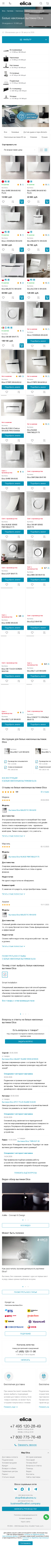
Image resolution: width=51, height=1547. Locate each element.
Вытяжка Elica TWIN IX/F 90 (28, 1141)
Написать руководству (25, 1509)
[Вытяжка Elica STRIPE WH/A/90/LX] (38, 362)
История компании (34, 1457)
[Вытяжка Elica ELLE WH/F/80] (38, 600)
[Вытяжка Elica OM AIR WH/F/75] (13, 314)
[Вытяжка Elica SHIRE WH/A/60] (13, 456)
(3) (23, 376)
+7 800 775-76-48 (25, 1437)
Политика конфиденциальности (25, 1515)
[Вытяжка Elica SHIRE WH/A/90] (13, 600)
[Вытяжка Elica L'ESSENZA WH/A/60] (38, 314)
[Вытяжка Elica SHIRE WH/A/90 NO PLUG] (38, 168)
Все (5, 132)
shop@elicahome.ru (25, 1497)
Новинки (33, 137)
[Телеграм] (35, 1489)
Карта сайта (25, 1522)
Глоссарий (30, 1460)
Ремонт (5, 1474)
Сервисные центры (10, 1471)
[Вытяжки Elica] (25, 3)
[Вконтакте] (15, 1489)
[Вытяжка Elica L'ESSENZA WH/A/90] (13, 218)
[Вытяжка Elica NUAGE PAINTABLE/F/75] (38, 408)
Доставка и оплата (10, 1457)
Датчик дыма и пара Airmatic (35, 132)
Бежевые (15, 132)
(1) (23, 184)
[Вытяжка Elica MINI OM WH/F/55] (38, 552)
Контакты (30, 1474)
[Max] (22, 1489)
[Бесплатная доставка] (25, 116)
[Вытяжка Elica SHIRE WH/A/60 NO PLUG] (13, 168)
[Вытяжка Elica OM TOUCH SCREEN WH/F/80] (13, 648)
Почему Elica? (31, 1463)
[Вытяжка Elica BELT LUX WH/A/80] (38, 648)
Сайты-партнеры (33, 1477)
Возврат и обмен (9, 1468)
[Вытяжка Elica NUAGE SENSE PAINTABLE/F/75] (13, 504)
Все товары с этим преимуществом (18, 1001)
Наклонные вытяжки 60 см (15, 137)
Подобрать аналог (38, 341)
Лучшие (45, 137)
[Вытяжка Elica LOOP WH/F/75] (13, 552)
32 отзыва (45, 792)
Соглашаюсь (25, 1543)
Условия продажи (9, 1463)
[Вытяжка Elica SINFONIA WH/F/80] (38, 456)
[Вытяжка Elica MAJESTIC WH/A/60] (38, 218)
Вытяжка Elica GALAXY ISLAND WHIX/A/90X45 (20, 1059)
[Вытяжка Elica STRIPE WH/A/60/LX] (13, 362)
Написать (25, 1360)
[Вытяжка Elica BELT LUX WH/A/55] (13, 697)
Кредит (5, 1466)
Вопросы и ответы (34, 1466)
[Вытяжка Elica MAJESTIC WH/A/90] (13, 266)
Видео (29, 1471)
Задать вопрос (25, 1041)
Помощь (29, 1468)
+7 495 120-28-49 (25, 1426)
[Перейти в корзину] (47, 3)
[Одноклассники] (28, 1489)
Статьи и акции (8, 1477)
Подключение (7, 1460)
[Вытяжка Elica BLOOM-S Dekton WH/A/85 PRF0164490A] (13, 408)
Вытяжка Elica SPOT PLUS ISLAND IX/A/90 (19, 1102)
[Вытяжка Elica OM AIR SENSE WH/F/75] (38, 504)
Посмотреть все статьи (25, 1292)
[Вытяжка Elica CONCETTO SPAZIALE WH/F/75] (38, 697)
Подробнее (25, 1334)
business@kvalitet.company (25, 1503)
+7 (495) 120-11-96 (25, 1351)
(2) (48, 235)
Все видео (25, 1225)
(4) (23, 472)
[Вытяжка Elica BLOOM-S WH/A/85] (38, 266)
